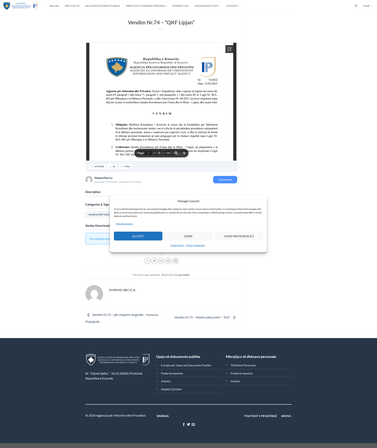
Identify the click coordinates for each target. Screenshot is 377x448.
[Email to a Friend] (161, 261)
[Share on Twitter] (154, 261)
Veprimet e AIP (180, 6)
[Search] (356, 5)
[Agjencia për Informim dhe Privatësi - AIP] (13, 6)
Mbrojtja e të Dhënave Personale (146, 6)
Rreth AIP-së (72, 6)
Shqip (366, 6)
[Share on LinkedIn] (175, 261)
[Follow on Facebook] (183, 424)
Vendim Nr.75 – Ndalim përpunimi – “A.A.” (202, 317)
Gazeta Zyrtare (171, 389)
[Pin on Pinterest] (168, 261)
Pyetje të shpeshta (172, 373)
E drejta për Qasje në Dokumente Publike (186, 365)
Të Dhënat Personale (243, 365)
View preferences (239, 236)
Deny (188, 236)
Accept (138, 236)
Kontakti (232, 6)
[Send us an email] (193, 424)
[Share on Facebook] (147, 261)
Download (225, 179)
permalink (183, 274)
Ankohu (166, 381)
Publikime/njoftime (206, 6)
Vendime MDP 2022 (98, 214)
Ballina (54, 6)
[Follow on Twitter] (188, 424)
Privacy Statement (195, 245)
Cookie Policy (177, 245)
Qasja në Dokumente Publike (102, 6)
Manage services (124, 223)
